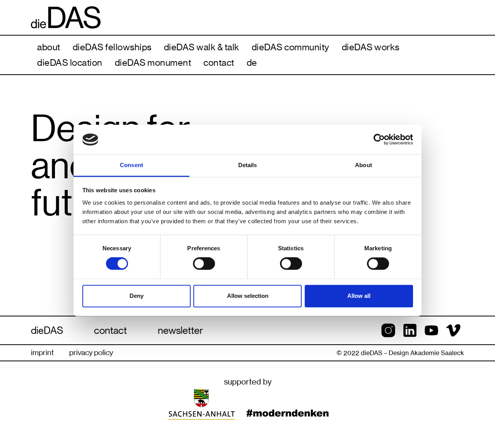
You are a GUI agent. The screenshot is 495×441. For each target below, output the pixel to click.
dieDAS (47, 330)
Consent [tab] (131, 165)
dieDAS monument (153, 62)
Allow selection (247, 295)
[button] (49, 47)
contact (110, 330)
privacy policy (91, 352)
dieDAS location (69, 62)
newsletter (180, 330)
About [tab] (363, 165)
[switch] (204, 264)
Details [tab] (247, 165)
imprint (42, 352)
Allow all (358, 295)
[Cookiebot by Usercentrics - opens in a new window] (379, 139)
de (252, 62)
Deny (136, 295)
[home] (247, 17)
